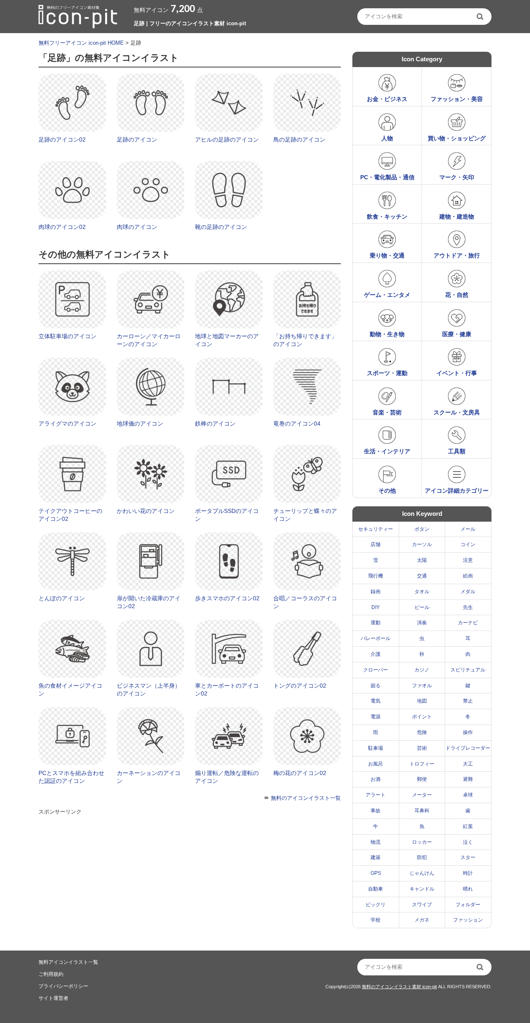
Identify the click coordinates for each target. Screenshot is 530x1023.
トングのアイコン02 (299, 685)
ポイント (422, 717)
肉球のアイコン (137, 227)
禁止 (468, 701)
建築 (376, 857)
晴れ (468, 889)
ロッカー (422, 842)
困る (376, 685)
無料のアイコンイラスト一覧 (306, 798)
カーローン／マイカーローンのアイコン (149, 340)
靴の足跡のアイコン (221, 227)
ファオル (422, 685)
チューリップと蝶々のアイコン (305, 515)
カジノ (421, 670)
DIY (375, 607)
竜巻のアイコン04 (296, 423)
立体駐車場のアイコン (67, 336)
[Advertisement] (189, 876)
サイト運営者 (53, 998)
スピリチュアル (467, 670)
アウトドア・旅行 (457, 255)
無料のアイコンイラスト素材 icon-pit (399, 986)
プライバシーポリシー (63, 986)
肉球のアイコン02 (62, 227)
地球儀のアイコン (140, 423)
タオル (421, 592)
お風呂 (375, 764)
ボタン (421, 529)
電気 (376, 701)
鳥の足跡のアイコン (299, 139)
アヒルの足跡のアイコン (227, 139)
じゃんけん (422, 873)
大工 (468, 764)
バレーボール (375, 638)
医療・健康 (456, 334)
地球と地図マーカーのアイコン (227, 340)
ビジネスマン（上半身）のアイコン (149, 689)
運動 (376, 623)
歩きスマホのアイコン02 (227, 598)
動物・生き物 (387, 334)
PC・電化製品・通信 (387, 177)
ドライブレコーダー (468, 748)
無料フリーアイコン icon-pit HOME (81, 43)
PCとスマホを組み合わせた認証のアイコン (71, 777)
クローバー (375, 670)
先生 (468, 607)
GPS (376, 873)
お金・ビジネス (387, 99)
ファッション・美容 (457, 99)
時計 (468, 873)
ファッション (468, 920)
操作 (468, 732)
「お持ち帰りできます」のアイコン (305, 340)
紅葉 (468, 826)
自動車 (375, 889)
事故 (376, 811)
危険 (422, 732)
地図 (422, 701)
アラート (375, 795)
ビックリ (375, 904)
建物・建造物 (456, 216)
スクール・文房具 (457, 412)
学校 (376, 920)
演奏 (422, 623)
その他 (387, 490)
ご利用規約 (51, 974)
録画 (376, 592)
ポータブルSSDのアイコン (227, 515)
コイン (467, 544)
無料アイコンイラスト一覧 (68, 962)
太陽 (422, 560)
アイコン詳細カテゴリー (457, 490)
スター (467, 857)
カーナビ (468, 623)
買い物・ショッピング (457, 138)
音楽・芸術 (387, 412)
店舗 (376, 544)
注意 (468, 560)
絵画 (468, 576)
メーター (422, 795)
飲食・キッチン (387, 216)
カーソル (422, 544)
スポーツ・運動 (387, 373)
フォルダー (467, 904)
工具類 (456, 451)
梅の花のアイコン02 (299, 773)
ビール (421, 607)
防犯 (422, 857)
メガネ (421, 920)
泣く (468, 842)
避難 (468, 779)
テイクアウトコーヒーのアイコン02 (70, 515)
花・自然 (456, 294)
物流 (376, 842)
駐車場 (375, 748)
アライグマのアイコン (67, 423)
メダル (467, 592)
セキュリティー (375, 529)
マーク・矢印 (456, 177)
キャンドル (422, 889)
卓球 (468, 795)
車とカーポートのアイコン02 (227, 689)
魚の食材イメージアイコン (70, 689)
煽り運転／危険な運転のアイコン (227, 777)
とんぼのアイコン (62, 598)
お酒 (376, 779)
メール (467, 529)
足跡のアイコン (137, 139)
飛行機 (375, 576)
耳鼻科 (421, 811)
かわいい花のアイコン (146, 511)
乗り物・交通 (387, 255)
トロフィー (422, 764)
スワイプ (422, 904)
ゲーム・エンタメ (387, 294)
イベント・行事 (456, 373)
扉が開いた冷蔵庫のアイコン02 (149, 602)
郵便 (422, 779)
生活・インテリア (387, 451)
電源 (376, 717)
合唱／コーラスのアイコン (305, 602)
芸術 (422, 748)
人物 (387, 138)
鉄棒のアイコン (215, 423)
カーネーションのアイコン (149, 777)
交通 (422, 576)
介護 (376, 654)
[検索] (480, 16)
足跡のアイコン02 (62, 139)
